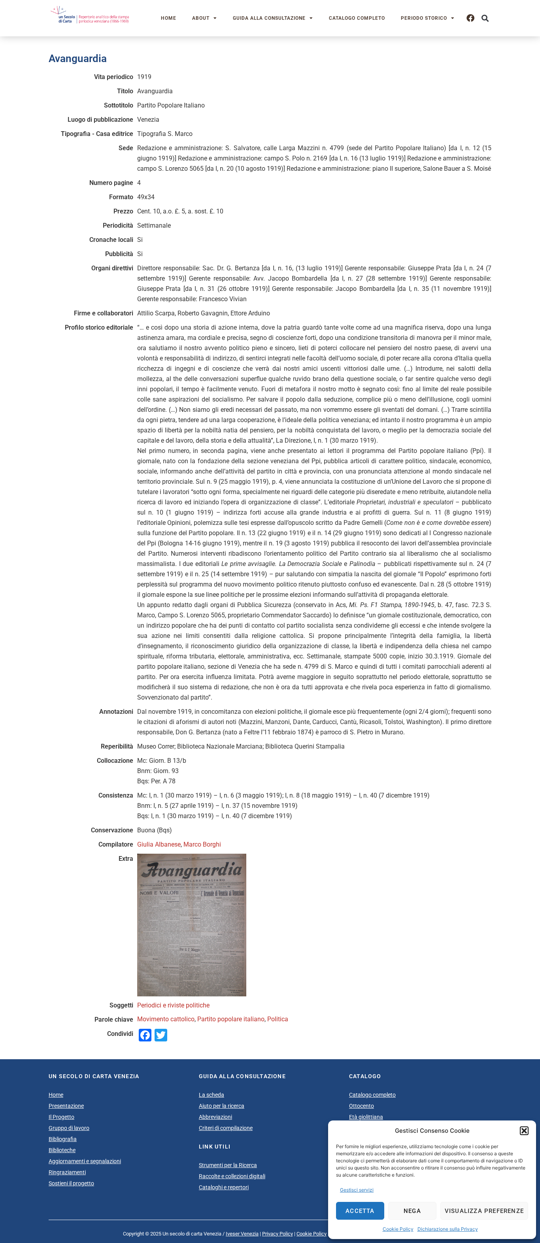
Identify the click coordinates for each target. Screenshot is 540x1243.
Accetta (360, 1211)
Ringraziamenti (67, 1172)
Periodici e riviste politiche (173, 1005)
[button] (524, 1131)
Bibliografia (63, 1139)
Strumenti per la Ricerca (228, 1165)
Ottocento (361, 1106)
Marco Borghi (202, 844)
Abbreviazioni (215, 1117)
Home (168, 18)
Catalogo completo (357, 18)
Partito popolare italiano (230, 1019)
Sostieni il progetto (71, 1183)
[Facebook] (470, 18)
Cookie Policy (398, 1229)
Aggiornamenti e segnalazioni (85, 1161)
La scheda (211, 1095)
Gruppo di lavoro (69, 1128)
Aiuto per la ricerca (221, 1106)
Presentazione (66, 1106)
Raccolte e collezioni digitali (232, 1176)
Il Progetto (61, 1117)
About (201, 18)
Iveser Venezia (242, 1234)
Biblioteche (62, 1150)
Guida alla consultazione (269, 18)
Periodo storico (424, 18)
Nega (412, 1211)
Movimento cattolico (165, 1019)
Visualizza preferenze (484, 1211)
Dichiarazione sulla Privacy (447, 1229)
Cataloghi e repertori (224, 1187)
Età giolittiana (366, 1117)
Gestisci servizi (357, 1190)
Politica (277, 1019)
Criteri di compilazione (226, 1128)
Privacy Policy (277, 1234)
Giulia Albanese (159, 844)
